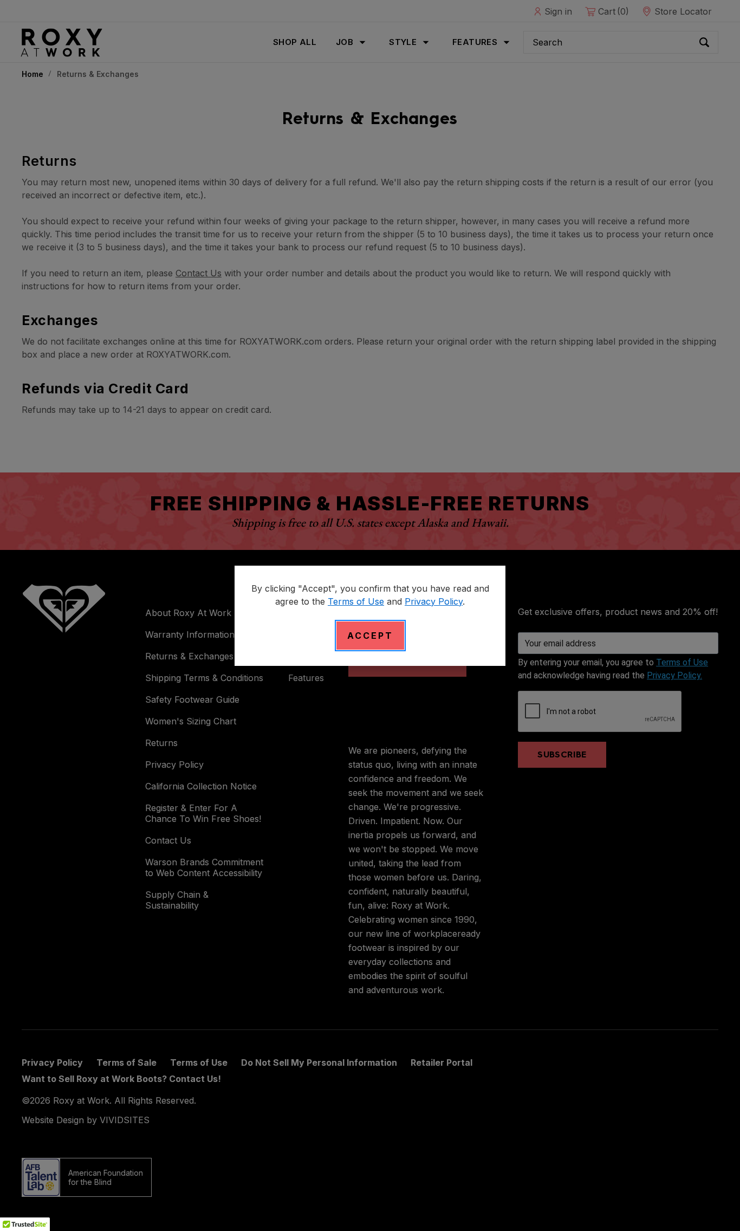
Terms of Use (356, 601)
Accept (370, 635)
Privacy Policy (434, 601)
